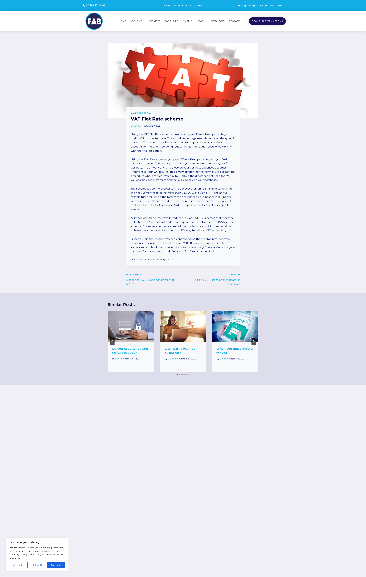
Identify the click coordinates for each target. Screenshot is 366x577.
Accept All (56, 565)
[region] (37, 554)
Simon (137, 126)
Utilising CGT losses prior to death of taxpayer (216, 279)
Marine (187, 21)
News (200, 21)
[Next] (253, 341)
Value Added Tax (141, 113)
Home (122, 21)
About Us (136, 21)
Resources (217, 21)
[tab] (177, 374)
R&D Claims (171, 21)
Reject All (37, 565)
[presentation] (131, 326)
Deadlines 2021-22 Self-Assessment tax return (151, 279)
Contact (234, 21)
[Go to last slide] (112, 341)
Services (154, 21)
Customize (18, 565)
